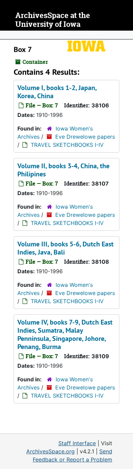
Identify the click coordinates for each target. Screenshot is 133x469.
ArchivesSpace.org (50, 451)
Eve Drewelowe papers (85, 136)
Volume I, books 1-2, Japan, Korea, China (57, 91)
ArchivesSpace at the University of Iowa (52, 20)
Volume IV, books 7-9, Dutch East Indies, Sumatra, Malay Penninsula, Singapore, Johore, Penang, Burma (65, 334)
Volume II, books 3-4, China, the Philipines (63, 169)
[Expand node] (126, 35)
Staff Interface (77, 443)
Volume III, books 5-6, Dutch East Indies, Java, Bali (65, 248)
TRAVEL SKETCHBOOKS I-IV (67, 144)
